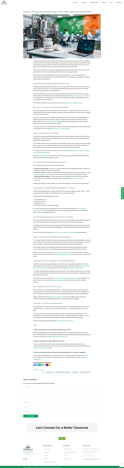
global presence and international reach (61, 128)
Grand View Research (44, 155)
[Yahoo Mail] (47, 365)
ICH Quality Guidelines (58, 296)
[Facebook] (34, 365)
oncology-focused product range (75, 102)
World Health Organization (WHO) (77, 95)
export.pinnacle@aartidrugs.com (92, 459)
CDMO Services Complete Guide (40, 348)
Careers (104, 2)
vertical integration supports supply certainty (64, 232)
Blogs (111, 2)
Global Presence (67, 449)
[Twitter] (37, 365)
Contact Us (119, 2)
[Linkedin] (39, 365)
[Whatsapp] (42, 365)
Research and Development (70, 452)
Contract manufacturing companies (62, 372)
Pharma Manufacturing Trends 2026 (42, 174)
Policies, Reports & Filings (50, 462)
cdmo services (50, 372)
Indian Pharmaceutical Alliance (50, 121)
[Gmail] (44, 365)
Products (83, 2)
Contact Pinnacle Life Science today (65, 320)
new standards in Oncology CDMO (64, 254)
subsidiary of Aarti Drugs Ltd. (62, 252)
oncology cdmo (75, 372)
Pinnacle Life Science (85, 372)
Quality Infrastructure (58, 280)
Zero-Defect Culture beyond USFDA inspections (64, 278)
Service (46, 455)
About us (75, 2)
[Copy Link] (50, 365)
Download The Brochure (122, 193)
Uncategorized (42, 369)
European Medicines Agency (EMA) (75, 267)
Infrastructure (94, 2)
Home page (46, 449)
